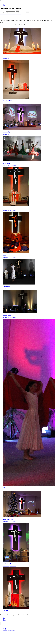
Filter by (1, 13)
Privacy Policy (5, 628)
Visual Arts (4, 4)
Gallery (4, 3)
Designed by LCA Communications (9, 630)
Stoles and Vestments (17, 14)
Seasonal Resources (10, 14)
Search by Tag (3, 10)
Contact (4, 5)
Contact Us (4, 620)
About (4, 2)
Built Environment (3, 14)
